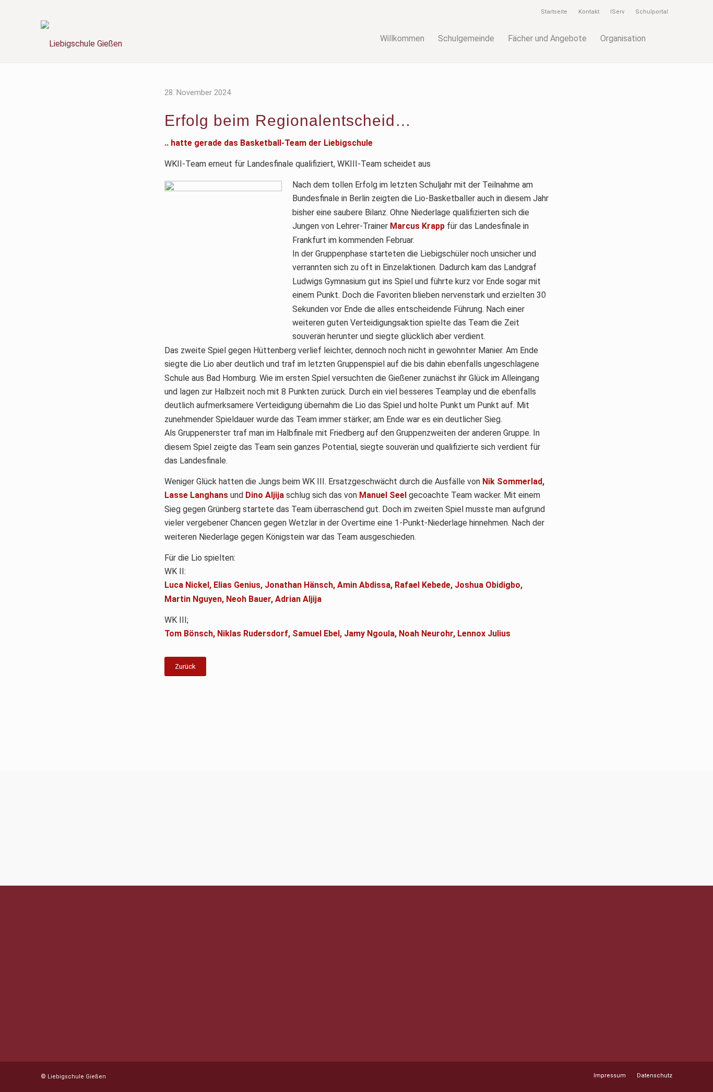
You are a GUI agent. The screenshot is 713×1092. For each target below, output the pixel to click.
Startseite (554, 11)
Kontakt (588, 11)
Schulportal (651, 11)
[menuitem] (554, 12)
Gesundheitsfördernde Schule (262, 964)
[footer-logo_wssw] (330, 827)
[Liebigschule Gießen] (183, 38)
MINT (219, 937)
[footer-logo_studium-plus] (593, 827)
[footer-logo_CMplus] (435, 827)
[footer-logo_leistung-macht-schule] (540, 827)
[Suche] (662, 38)
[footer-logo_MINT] (119, 827)
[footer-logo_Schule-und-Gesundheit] (172, 827)
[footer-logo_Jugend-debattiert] (224, 827)
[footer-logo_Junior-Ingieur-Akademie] (277, 827)
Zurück (185, 666)
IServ (617, 11)
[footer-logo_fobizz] (646, 827)
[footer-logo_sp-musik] (67, 827)
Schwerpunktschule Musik (256, 951)
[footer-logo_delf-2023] (382, 827)
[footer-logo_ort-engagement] (488, 827)
